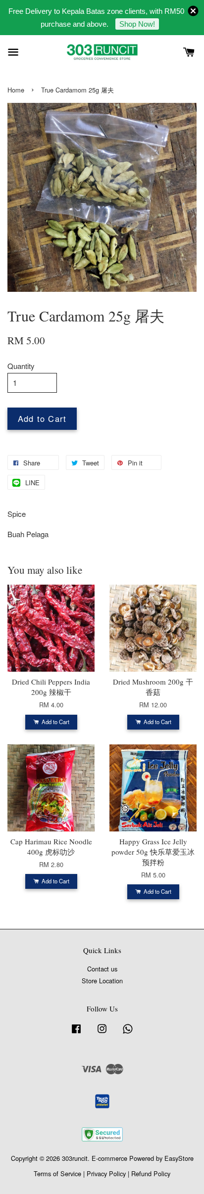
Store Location (102, 980)
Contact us (102, 968)
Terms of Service (57, 1173)
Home (15, 89)
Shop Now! (137, 24)
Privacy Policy (106, 1173)
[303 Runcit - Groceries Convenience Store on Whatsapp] (128, 1033)
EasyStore (179, 1158)
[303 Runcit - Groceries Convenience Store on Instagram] (102, 1033)
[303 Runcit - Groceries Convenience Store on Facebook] (76, 1033)
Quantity (21, 366)
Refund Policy (150, 1173)
